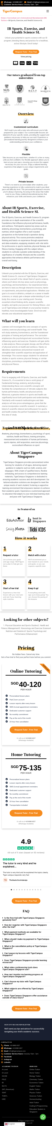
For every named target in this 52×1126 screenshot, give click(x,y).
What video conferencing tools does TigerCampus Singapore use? (20, 968)
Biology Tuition (35, 1076)
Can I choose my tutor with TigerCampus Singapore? (21, 982)
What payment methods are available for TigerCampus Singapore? (21, 933)
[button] (11, 890)
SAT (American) (8, 1089)
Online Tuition (35, 1069)
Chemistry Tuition (36, 1079)
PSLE (4, 1079)
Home (3, 18)
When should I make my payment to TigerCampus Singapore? (25, 940)
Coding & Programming (38, 1106)
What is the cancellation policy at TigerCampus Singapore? (24, 947)
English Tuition (35, 1086)
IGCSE (4, 1076)
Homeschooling (35, 1099)
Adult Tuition (34, 1102)
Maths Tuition (35, 1089)
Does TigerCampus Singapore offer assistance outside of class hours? (24, 997)
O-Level (5, 1073)
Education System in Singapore (37, 1110)
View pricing (26, 57)
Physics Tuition (35, 1093)
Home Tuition (35, 1073)
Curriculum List (13, 18)
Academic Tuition (10, 1066)
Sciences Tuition (36, 1096)
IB (3, 1083)
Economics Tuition (36, 1083)
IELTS (4, 1086)
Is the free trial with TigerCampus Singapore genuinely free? (23, 919)
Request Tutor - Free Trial (26, 730)
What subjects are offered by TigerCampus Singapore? (23, 989)
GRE (4, 1099)
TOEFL (4, 1096)
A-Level (5, 1069)
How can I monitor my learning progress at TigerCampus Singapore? (22, 975)
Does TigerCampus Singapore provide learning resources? (24, 961)
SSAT (4, 1093)
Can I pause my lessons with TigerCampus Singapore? (22, 954)
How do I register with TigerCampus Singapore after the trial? (24, 926)
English (11, 1124)
